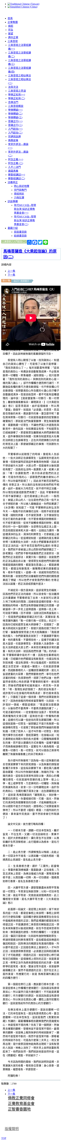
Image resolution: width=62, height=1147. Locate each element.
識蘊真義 (13, 171)
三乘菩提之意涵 (17, 90)
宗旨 (10, 29)
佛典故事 (13, 140)
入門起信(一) (15, 129)
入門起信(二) (15, 132)
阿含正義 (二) (15, 163)
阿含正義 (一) (15, 159)
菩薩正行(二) (15, 125)
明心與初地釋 (21, 186)
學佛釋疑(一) (15, 110)
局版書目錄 (20, 232)
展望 (10, 33)
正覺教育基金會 (21, 1104)
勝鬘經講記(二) (16, 178)
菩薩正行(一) (15, 121)
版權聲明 (12, 1129)
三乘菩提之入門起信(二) (14, 241)
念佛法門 (13, 102)
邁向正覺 (13, 37)
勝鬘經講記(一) (16, 174)
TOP (3, 1138)
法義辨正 (13, 182)
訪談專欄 (13, 201)
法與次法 (13, 87)
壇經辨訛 (19, 193)
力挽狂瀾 (19, 197)
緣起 (10, 26)
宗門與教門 (20, 190)
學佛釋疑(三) (15, 117)
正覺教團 (13, 22)
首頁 (10, 18)
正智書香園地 (19, 1109)
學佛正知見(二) (16, 98)
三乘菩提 (13, 41)
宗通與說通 (14, 136)
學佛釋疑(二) (15, 113)
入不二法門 (14, 167)
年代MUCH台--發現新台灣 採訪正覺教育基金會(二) (25, 220)
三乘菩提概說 (15, 106)
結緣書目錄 (20, 235)
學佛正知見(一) (16, 94)
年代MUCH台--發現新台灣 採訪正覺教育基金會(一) (25, 209)
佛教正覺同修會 (21, 1098)
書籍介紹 (13, 228)
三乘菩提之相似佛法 (19, 75)
